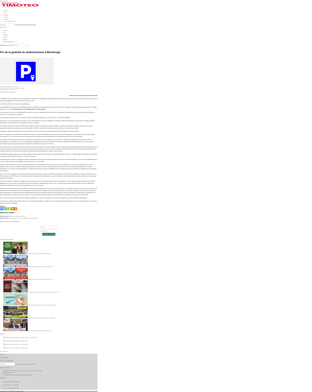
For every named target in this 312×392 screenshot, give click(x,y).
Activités (5, 35)
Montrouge (22, 88)
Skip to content (4, 1)
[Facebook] (1, 208)
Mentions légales (4, 357)
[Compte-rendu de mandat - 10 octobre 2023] (15, 340)
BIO (4, 32)
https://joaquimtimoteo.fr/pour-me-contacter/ (20, 375)
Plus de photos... (4, 351)
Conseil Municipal (13, 88)
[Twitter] (4, 208)
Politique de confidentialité (6, 360)
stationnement (12, 91)
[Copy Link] (10, 208)
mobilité (6, 91)
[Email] (12, 208)
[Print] (15, 208)
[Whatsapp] (7, 208)
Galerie (5, 37)
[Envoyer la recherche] (27, 45)
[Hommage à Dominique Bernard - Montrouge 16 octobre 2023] (20, 337)
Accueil (5, 30)
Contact (5, 39)
